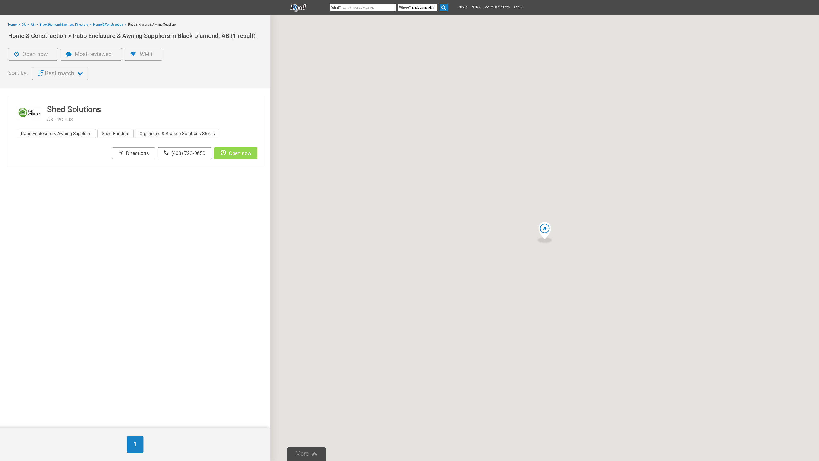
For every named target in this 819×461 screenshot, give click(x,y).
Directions (137, 153)
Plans (476, 7)
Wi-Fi (145, 54)
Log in (518, 7)
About (463, 7)
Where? (405, 7)
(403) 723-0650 (187, 153)
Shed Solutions (74, 109)
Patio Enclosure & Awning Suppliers (56, 133)
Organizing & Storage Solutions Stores (177, 133)
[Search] (444, 7)
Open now (34, 54)
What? (336, 7)
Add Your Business (497, 7)
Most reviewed (92, 54)
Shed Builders (115, 133)
